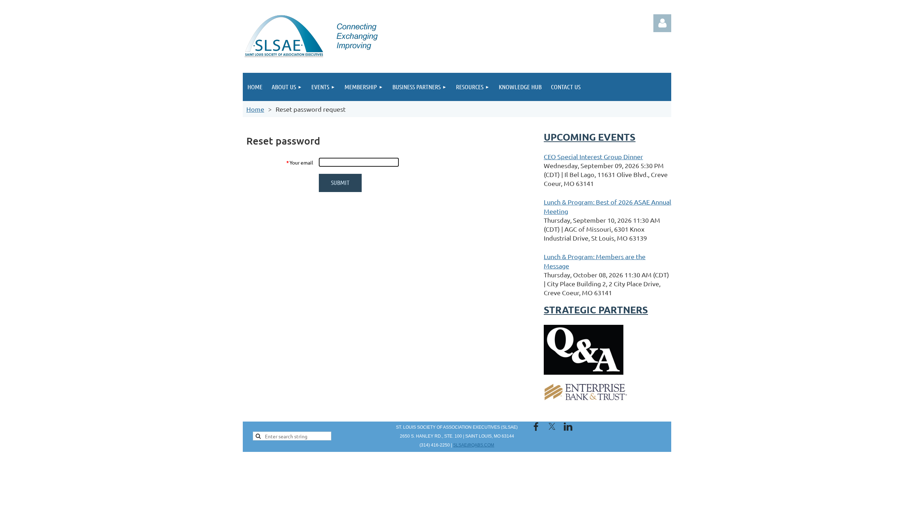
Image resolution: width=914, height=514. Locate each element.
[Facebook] (536, 427)
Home (255, 109)
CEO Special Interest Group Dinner (593, 156)
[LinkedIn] (568, 427)
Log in (662, 23)
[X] (552, 427)
